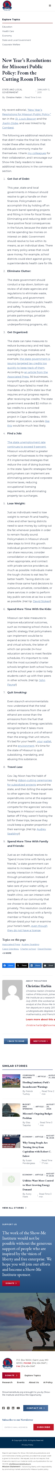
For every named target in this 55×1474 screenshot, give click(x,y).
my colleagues (37, 153)
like (47, 421)
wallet (47, 741)
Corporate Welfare (11, 44)
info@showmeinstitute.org (20, 1464)
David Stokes (41, 601)
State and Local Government (16, 40)
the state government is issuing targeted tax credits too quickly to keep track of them (28, 363)
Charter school (28, 949)
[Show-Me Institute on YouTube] (18, 1408)
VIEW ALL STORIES (13, 1208)
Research (7, 1382)
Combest (8, 127)
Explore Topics (33, 1375)
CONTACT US (34, 1408)
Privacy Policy (27, 1445)
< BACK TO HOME (15, 1041)
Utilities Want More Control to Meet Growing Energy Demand (38, 1185)
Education (7, 27)
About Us (34, 1382)
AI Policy (48, 1382)
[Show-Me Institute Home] (7, 6)
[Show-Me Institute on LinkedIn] (13, 1408)
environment (26, 745)
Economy (7, 35)
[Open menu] (50, 5)
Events (20, 1382)
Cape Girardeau (10, 949)
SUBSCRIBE (43, 1427)
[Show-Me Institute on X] (8, 1408)
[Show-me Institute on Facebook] (3, 1408)
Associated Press (11, 944)
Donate (10, 1283)
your (40, 741)
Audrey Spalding (30, 944)
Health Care (8, 31)
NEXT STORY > (40, 1041)
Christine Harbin (14, 97)
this (9, 425)
